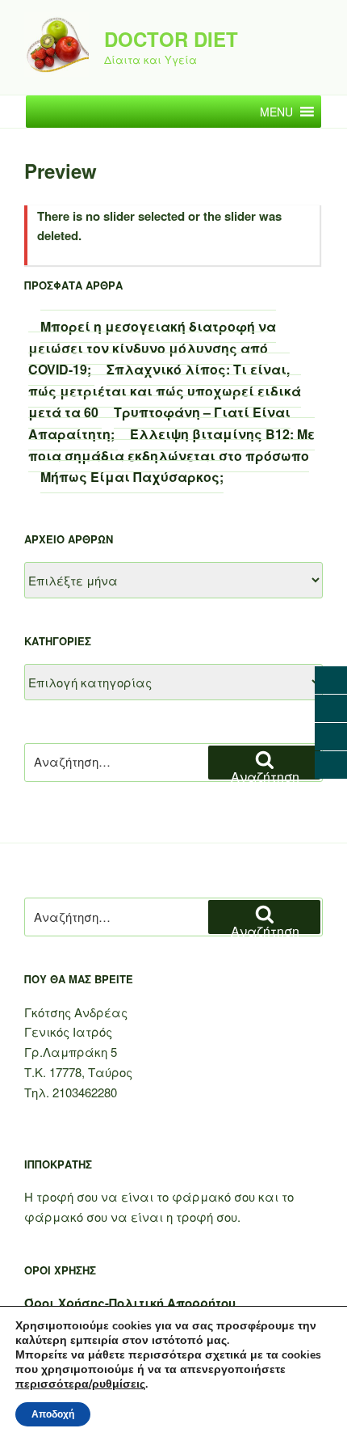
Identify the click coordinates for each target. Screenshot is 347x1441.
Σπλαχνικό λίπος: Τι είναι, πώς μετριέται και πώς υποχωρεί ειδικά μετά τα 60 (164, 390)
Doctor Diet (171, 39)
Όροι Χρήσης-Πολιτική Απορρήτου (130, 1303)
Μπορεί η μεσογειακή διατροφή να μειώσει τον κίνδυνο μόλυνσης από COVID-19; (152, 347)
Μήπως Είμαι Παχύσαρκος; (132, 476)
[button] (276, 111)
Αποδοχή (52, 1414)
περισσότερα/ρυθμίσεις (80, 1384)
